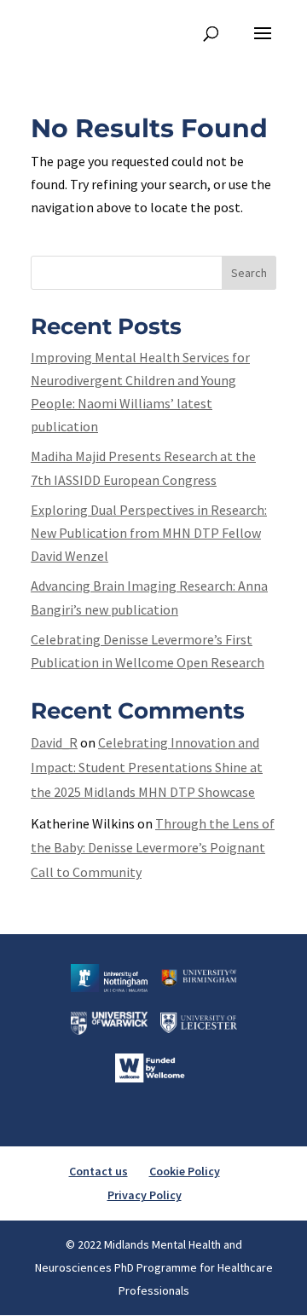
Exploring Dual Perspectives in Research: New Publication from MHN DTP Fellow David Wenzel (149, 532)
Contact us (98, 1171)
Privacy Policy (144, 1195)
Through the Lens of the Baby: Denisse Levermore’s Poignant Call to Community (153, 848)
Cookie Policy (184, 1171)
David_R (54, 742)
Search (249, 272)
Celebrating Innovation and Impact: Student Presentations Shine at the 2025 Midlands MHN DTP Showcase (147, 767)
